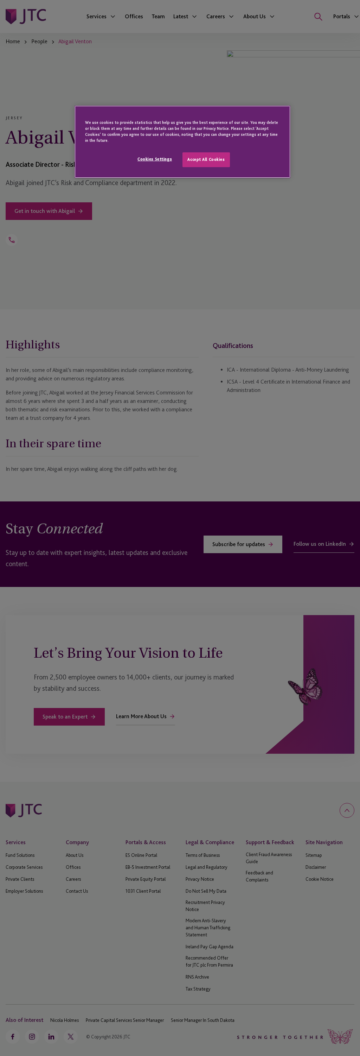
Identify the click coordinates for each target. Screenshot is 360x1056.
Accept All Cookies (206, 159)
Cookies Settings (154, 159)
